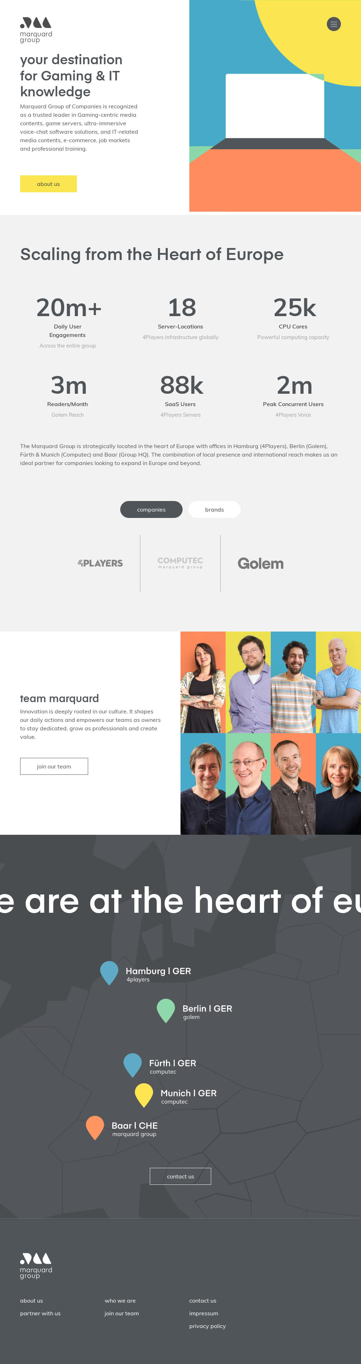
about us (48, 183)
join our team (54, 766)
